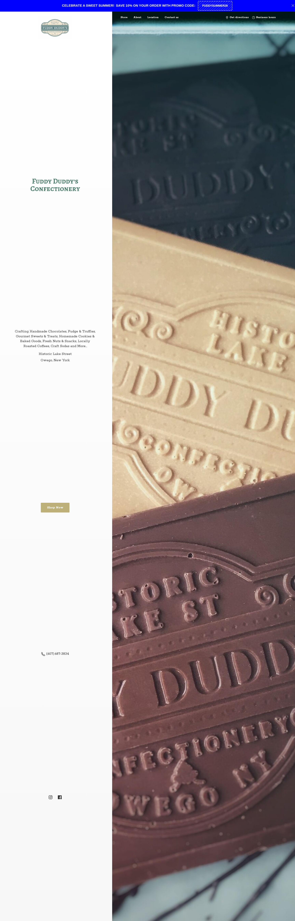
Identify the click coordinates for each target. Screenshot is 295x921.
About (137, 17)
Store (124, 17)
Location (153, 17)
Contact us (172, 17)
